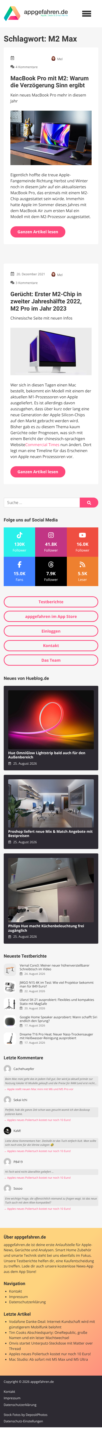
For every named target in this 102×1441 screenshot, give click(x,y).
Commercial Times (42, 444)
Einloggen (50, 631)
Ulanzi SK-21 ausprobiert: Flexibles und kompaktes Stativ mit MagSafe (57, 1002)
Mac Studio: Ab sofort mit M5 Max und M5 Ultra (48, 1359)
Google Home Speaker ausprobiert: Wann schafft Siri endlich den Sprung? (58, 1019)
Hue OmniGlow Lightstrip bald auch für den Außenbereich (46, 755)
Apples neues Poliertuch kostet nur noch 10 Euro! (50, 1354)
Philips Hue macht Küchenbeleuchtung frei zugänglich (46, 928)
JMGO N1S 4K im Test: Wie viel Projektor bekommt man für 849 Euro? (56, 984)
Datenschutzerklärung (27, 1302)
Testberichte (51, 601)
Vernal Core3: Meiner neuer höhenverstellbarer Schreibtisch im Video (54, 967)
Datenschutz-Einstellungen (23, 1421)
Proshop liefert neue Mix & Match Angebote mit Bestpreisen (50, 834)
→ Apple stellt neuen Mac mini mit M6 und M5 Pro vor (39, 1089)
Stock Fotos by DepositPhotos (26, 1414)
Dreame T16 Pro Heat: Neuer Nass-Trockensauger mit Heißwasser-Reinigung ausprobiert (56, 1036)
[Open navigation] (86, 13)
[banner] (36, 13)
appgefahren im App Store (51, 616)
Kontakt (51, 645)
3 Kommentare (27, 282)
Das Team (51, 660)
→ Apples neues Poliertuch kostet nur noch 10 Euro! (37, 1120)
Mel (60, 59)
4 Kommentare (27, 67)
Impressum (18, 1297)
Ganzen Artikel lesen (38, 231)
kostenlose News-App (75, 1266)
